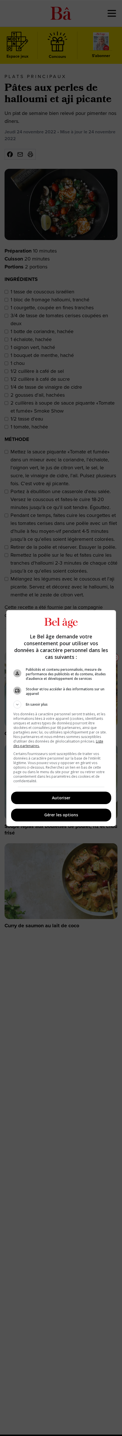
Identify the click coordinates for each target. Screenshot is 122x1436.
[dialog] (61, 718)
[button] (61, 704)
